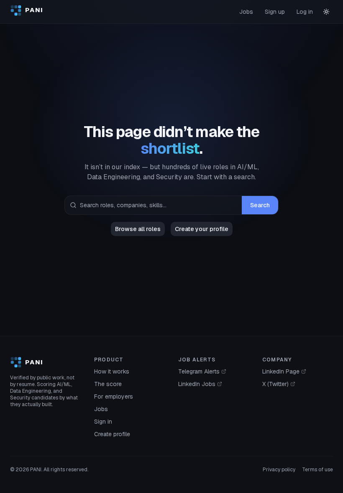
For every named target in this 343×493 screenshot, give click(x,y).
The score (108, 384)
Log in (305, 11)
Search (260, 205)
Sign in (103, 421)
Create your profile (201, 229)
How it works (111, 371)
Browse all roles (138, 229)
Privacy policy (279, 469)
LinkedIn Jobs (196, 384)
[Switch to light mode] (326, 11)
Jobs (246, 11)
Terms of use (317, 469)
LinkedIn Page (280, 371)
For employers (113, 396)
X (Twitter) (275, 384)
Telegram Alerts (199, 371)
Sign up (275, 11)
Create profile (112, 434)
